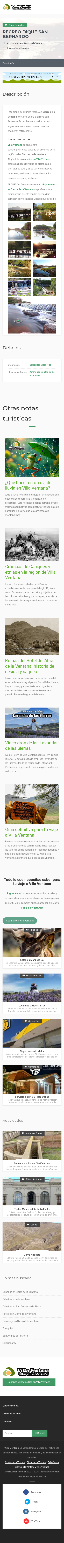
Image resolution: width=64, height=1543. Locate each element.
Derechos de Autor (12, 1413)
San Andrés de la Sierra (15, 1335)
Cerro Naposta (32, 1254)
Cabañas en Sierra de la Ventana (20, 1292)
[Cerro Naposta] (32, 1242)
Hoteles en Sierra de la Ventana (19, 1313)
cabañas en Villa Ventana (36, 159)
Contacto (7, 1421)
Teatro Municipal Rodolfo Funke (32, 1209)
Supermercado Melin (32, 1051)
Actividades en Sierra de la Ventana (26, 43)
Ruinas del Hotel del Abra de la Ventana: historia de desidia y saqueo (29, 666)
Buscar (41, 1433)
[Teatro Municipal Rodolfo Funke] (32, 1197)
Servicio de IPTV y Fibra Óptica (32, 1097)
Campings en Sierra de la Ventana (21, 1321)
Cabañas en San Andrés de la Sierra (22, 1306)
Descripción (9, 63)
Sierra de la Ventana (36, 1462)
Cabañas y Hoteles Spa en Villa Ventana (29, 1382)
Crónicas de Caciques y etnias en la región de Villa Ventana (30, 572)
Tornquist (8, 1328)
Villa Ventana (15, 145)
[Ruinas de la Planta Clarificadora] (32, 1151)
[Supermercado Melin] (32, 1039)
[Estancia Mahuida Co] (32, 948)
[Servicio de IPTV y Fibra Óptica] (32, 1085)
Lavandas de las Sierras (32, 1005)
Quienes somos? (11, 1405)
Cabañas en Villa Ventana (20, 920)
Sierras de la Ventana (15, 1462)
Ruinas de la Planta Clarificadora (32, 1163)
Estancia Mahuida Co (32, 960)
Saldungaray (9, 1343)
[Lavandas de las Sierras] (32, 994)
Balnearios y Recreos (18, 48)
